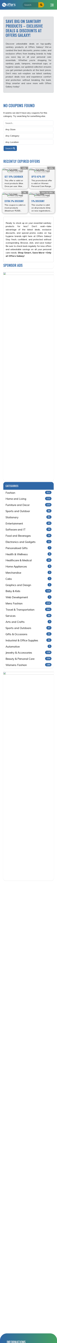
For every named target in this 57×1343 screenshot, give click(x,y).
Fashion (28, 492)
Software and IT (28, 529)
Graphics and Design (28, 585)
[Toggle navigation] (52, 5)
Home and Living (28, 498)
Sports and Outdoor (28, 511)
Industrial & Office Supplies (28, 640)
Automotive (28, 646)
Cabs (28, 578)
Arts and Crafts (28, 621)
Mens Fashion (28, 603)
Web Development (28, 597)
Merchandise (28, 572)
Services (28, 615)
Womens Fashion (28, 665)
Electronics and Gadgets (28, 542)
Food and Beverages (28, 535)
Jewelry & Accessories (28, 652)
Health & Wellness (28, 554)
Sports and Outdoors (28, 628)
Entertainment (28, 523)
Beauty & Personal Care (28, 658)
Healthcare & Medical (28, 560)
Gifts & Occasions (28, 634)
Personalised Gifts (28, 548)
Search (9, 148)
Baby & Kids (28, 591)
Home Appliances (28, 566)
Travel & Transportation (28, 609)
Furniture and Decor (28, 505)
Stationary (28, 517)
